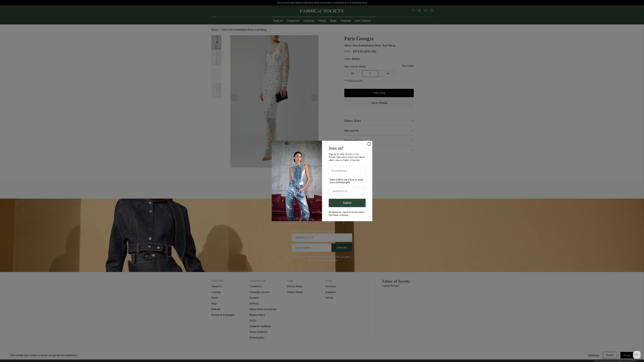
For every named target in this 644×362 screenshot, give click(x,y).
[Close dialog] (369, 144)
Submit (347, 202)
